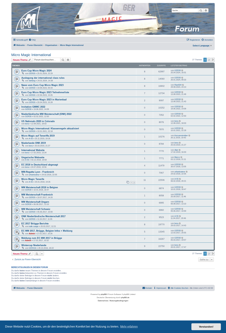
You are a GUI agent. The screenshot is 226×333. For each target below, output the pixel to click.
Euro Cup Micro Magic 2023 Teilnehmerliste (45, 92)
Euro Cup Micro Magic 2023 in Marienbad (44, 99)
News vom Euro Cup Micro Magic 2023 (42, 85)
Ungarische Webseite (32, 157)
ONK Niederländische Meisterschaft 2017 (43, 216)
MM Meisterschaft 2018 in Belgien (39, 187)
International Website (32, 150)
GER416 (32, 248)
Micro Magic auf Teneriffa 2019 (38, 135)
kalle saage (33, 226)
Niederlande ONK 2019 (33, 143)
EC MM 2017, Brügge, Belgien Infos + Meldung (46, 230)
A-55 (31, 138)
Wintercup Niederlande (33, 245)
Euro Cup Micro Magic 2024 (36, 70)
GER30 (32, 73)
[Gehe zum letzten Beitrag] (182, 70)
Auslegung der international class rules (42, 78)
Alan (176, 150)
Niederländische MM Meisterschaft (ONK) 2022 (46, 114)
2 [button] (209, 59)
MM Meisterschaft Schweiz (35, 209)
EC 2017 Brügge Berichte (35, 223)
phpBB (103, 294)
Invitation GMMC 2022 (33, 106)
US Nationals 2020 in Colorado (38, 121)
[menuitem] (32, 40)
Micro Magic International (31, 55)
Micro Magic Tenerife (32, 179)
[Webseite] (113, 19)
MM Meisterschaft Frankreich (37, 194)
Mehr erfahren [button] (129, 326)
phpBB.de (125, 297)
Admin (32, 233)
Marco (177, 157)
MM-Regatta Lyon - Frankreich (37, 172)
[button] (213, 60)
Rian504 (178, 85)
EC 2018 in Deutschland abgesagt (39, 164)
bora (27, 124)
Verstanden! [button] (206, 326)
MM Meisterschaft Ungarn (35, 202)
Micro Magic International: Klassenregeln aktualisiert (50, 128)
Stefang (32, 81)
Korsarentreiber (181, 135)
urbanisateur (34, 175)
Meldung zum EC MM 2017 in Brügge (41, 238)
